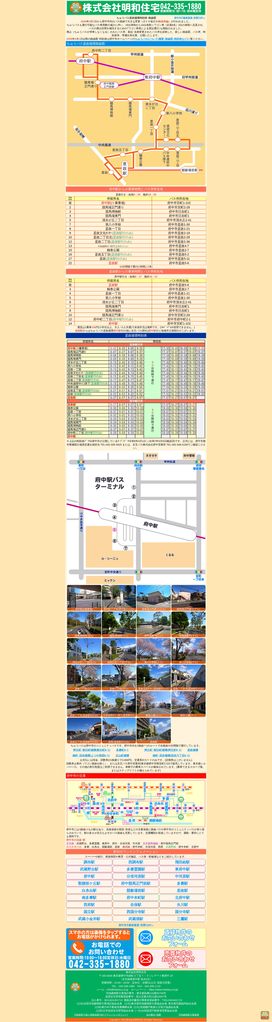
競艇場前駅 (136, 890)
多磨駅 (182, 883)
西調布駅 (135, 862)
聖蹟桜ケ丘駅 (89, 883)
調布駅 (89, 862)
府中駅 (89, 876)
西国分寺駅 (136, 912)
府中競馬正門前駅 (136, 883)
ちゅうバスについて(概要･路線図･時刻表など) (161, 38)
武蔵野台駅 (89, 869)
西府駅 (89, 904)
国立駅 (89, 912)
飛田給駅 (182, 862)
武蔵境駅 (135, 919)
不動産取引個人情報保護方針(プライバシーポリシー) (101, 1015)
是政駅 (182, 890)
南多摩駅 (89, 897)
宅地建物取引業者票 (189, 1015)
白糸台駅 (89, 890)
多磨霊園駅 (136, 869)
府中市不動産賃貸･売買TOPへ (189, 18)
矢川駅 (182, 904)
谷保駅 (135, 904)
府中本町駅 (136, 897)
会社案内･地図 (153, 1015)
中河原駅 (182, 876)
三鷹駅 (182, 919)
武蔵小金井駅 (89, 919)
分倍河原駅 (136, 876)
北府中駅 (182, 897)
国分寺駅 (182, 912)
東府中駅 (182, 869)
